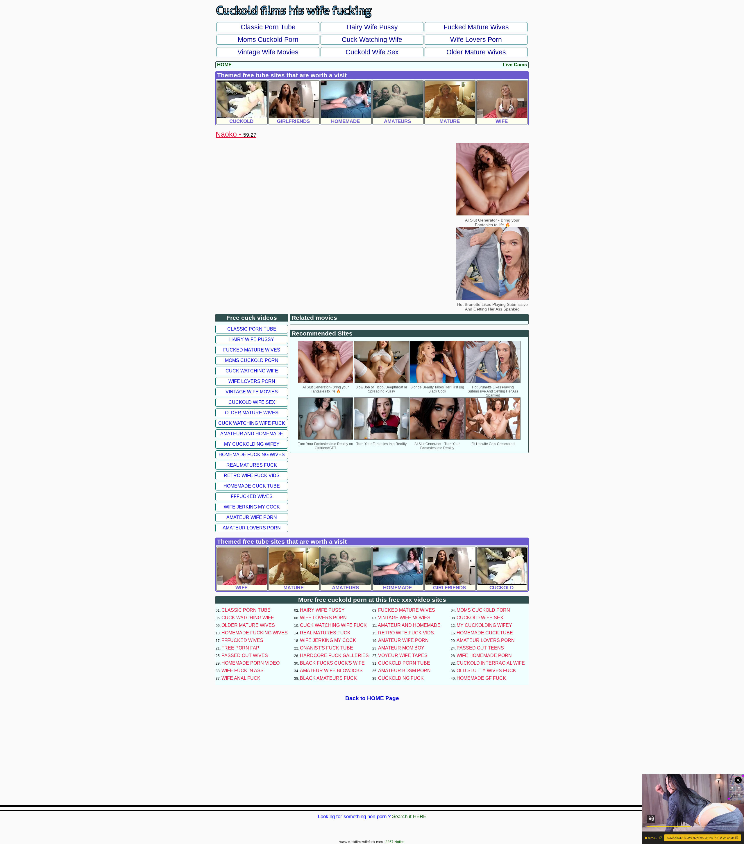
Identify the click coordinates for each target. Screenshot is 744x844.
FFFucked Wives (252, 496)
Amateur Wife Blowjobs (331, 670)
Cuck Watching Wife (372, 39)
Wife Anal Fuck (240, 678)
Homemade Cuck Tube (251, 485)
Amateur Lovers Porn (252, 527)
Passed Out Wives (244, 655)
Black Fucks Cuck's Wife (332, 663)
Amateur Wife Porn (251, 517)
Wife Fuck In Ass (242, 670)
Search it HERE (409, 816)
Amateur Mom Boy (401, 647)
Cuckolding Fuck (401, 678)
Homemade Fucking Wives (252, 454)
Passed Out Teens (480, 647)
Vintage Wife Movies (267, 52)
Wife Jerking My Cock (252, 506)
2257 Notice (395, 842)
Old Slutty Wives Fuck (486, 670)
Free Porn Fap (240, 647)
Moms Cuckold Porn (268, 39)
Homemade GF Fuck (481, 678)
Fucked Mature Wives (476, 27)
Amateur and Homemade (251, 433)
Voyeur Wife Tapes (403, 655)
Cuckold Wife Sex (372, 52)
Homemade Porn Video (250, 663)
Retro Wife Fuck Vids (252, 475)
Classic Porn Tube (268, 27)
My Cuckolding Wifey (252, 444)
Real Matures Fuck (251, 465)
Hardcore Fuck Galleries (334, 655)
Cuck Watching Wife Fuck (251, 423)
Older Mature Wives (476, 52)
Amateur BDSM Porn (404, 670)
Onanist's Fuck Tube (326, 647)
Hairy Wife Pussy (372, 27)
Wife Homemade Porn (484, 655)
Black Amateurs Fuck (328, 678)
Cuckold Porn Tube (404, 663)
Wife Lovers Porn (476, 39)
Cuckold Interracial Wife (491, 663)
